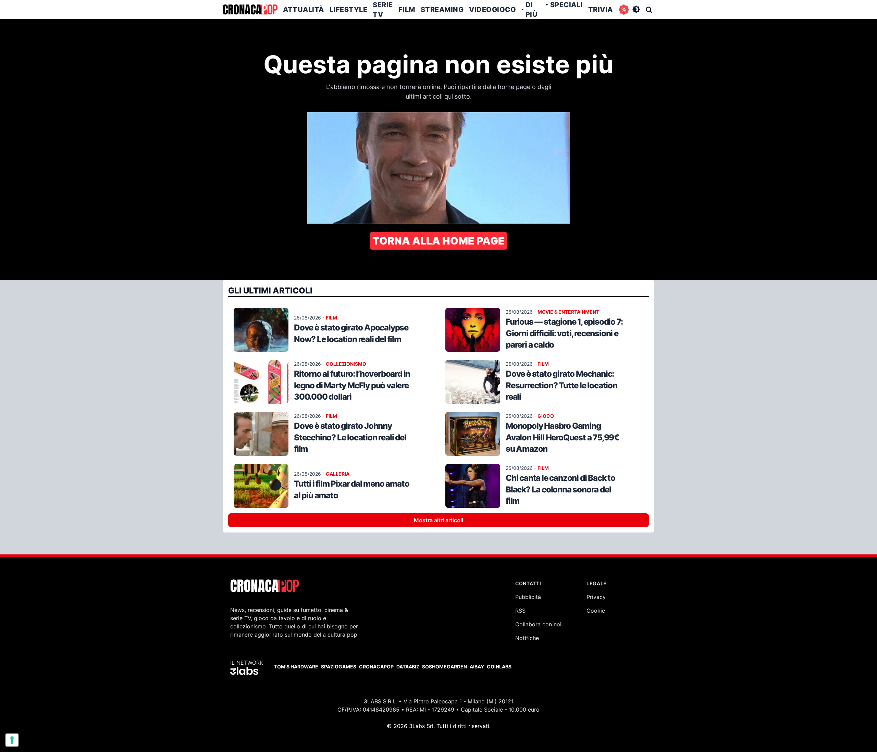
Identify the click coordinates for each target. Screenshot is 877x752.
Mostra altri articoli (438, 520)
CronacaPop (376, 666)
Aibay (477, 666)
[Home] (250, 9)
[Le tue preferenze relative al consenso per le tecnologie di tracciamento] (11, 740)
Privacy (596, 596)
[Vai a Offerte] (623, 9)
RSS (520, 610)
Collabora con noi (538, 624)
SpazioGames (338, 666)
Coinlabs (499, 666)
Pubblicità (528, 596)
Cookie (595, 610)
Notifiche (527, 638)
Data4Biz (407, 666)
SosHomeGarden (444, 666)
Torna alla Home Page (438, 241)
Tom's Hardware (296, 666)
